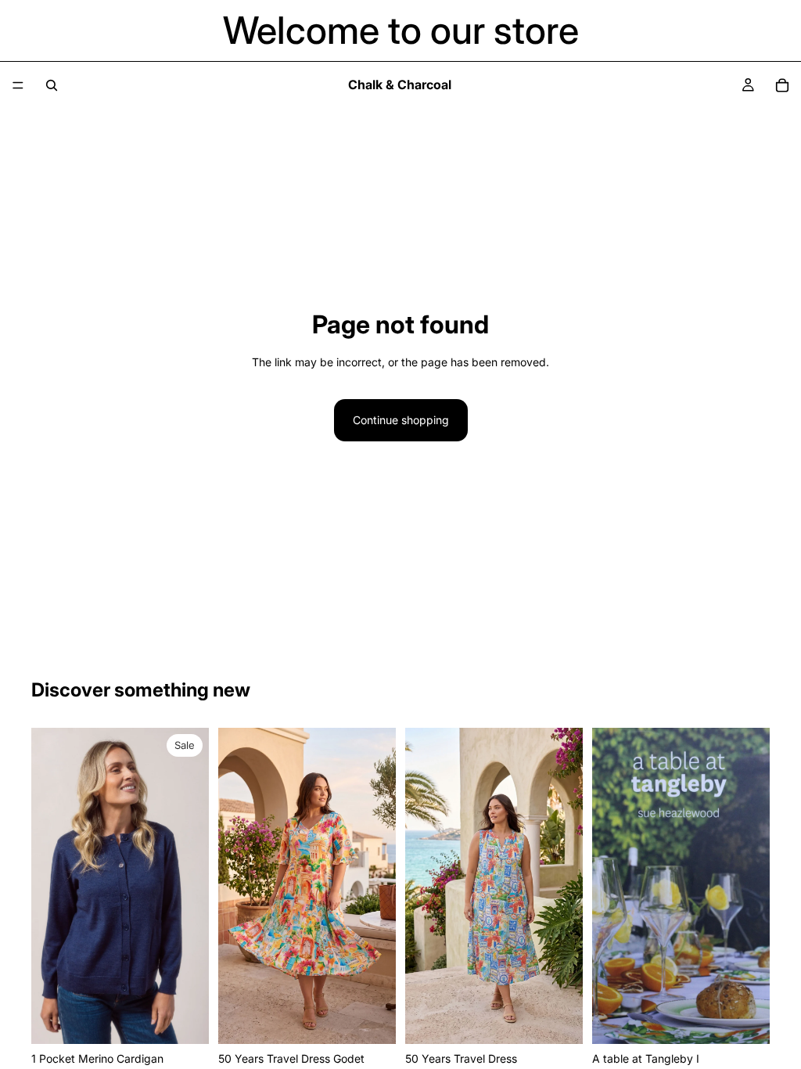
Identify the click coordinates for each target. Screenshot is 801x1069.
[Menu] (18, 85)
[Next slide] (191, 886)
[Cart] (782, 85)
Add (198, 1019)
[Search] (51, 85)
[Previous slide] (48, 886)
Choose (385, 1019)
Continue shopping (401, 420)
